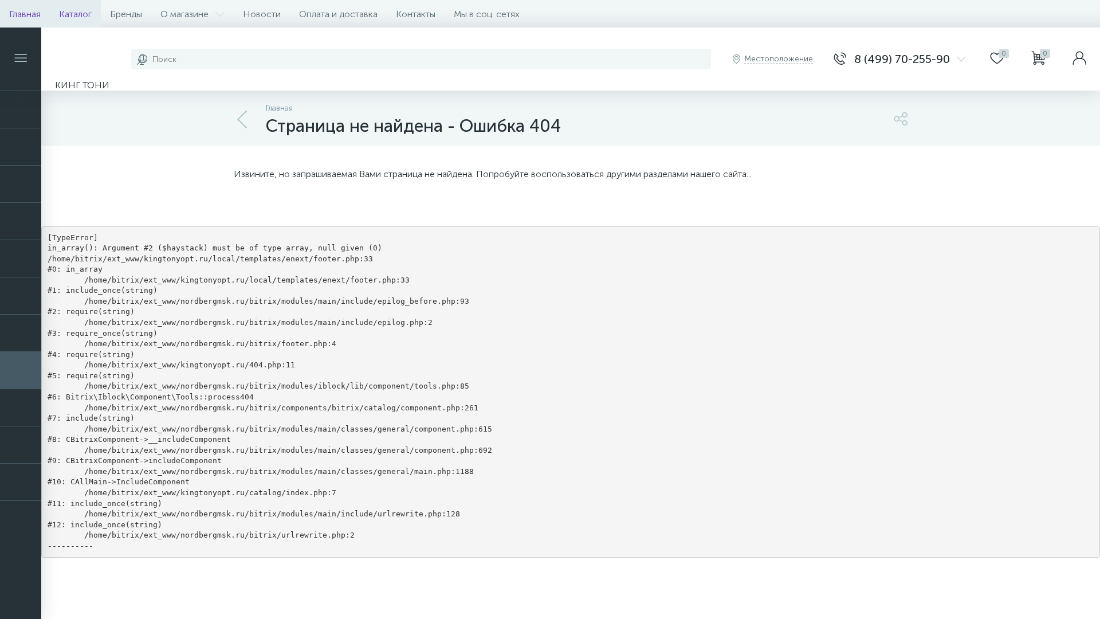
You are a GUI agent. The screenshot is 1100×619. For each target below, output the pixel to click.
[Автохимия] (20, 146)
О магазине (184, 14)
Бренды (126, 14)
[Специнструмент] (20, 444)
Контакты (415, 14)
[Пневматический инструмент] (20, 221)
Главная (25, 14)
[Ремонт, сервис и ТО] (20, 333)
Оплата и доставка (338, 14)
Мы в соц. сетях (487, 14)
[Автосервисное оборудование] (20, 109)
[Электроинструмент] (20, 482)
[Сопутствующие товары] (20, 407)
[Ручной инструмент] (20, 370)
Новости (262, 14)
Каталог (75, 14)
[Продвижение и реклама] (20, 258)
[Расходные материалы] (20, 295)
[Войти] (1079, 59)
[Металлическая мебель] (20, 184)
